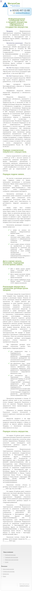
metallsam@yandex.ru (22, 13)
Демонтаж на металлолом (11, 559)
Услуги (6, 562)
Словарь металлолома (8, 571)
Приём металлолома (10, 555)
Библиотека (6, 574)
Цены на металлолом (8, 569)
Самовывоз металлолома (11, 557)
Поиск (4, 576)
